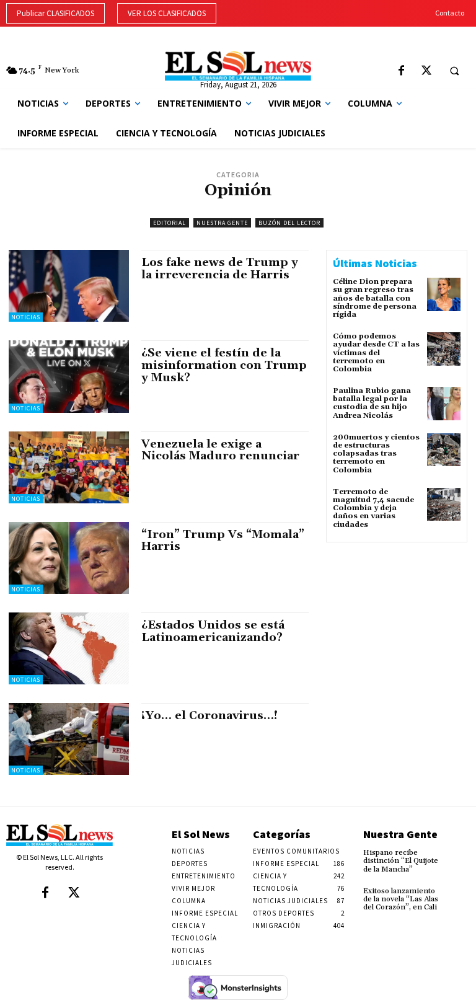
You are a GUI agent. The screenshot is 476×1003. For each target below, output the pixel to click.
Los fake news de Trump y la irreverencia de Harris (219, 268)
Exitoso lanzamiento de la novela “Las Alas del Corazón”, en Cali (400, 899)
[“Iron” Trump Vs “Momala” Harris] (69, 558)
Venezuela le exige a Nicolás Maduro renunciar (220, 450)
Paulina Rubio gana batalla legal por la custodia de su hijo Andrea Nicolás (372, 403)
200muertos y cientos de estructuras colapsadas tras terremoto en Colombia (376, 454)
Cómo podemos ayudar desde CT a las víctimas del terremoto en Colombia (376, 353)
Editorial (169, 223)
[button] (454, 70)
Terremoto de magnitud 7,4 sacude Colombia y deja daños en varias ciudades (373, 508)
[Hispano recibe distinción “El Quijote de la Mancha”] (459, 856)
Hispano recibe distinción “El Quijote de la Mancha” (400, 860)
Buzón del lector (289, 223)
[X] (426, 71)
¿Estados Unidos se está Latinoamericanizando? (212, 631)
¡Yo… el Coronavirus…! (211, 716)
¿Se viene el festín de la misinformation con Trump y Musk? (224, 365)
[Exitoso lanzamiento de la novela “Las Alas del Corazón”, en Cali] (459, 895)
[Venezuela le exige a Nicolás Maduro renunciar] (69, 467)
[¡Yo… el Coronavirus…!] (69, 739)
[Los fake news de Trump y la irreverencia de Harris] (69, 286)
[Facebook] (401, 71)
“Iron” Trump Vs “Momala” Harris (222, 541)
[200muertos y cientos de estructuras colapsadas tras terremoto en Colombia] (444, 450)
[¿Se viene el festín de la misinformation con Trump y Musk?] (69, 376)
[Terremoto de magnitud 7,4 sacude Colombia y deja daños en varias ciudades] (444, 504)
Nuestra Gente (222, 223)
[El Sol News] (238, 66)
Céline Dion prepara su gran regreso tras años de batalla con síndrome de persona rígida (374, 298)
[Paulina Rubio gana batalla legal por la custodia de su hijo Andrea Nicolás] (444, 403)
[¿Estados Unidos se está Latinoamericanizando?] (69, 648)
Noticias (25, 317)
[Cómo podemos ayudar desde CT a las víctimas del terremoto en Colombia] (444, 349)
